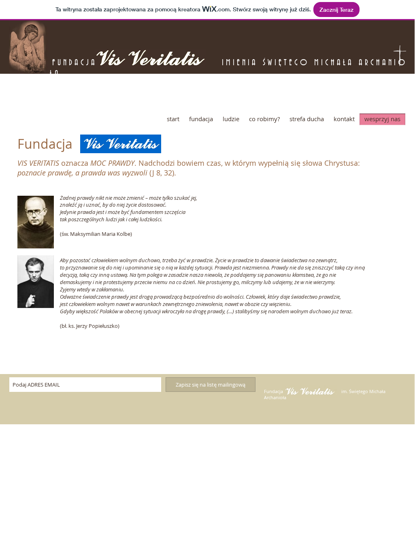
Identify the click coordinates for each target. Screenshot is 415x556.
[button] (201, 118)
